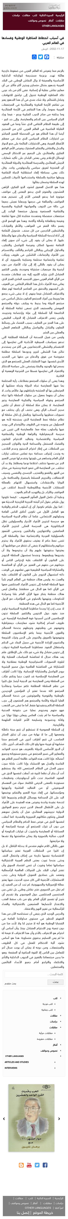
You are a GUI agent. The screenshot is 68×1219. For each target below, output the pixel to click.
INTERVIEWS (11, 1068)
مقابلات (60, 20)
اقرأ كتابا (59, 1208)
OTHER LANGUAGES (53, 26)
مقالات (26, 15)
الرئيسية (60, 15)
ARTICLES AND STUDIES (17, 1062)
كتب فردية (48, 1004)
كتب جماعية (47, 1010)
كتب (34, 15)
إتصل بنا (23, 1213)
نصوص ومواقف (37, 20)
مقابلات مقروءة (45, 1039)
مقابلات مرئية (46, 1033)
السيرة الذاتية (46, 15)
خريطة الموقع (43, 1213)
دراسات (16, 15)
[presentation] (59, 1119)
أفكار (51, 20)
